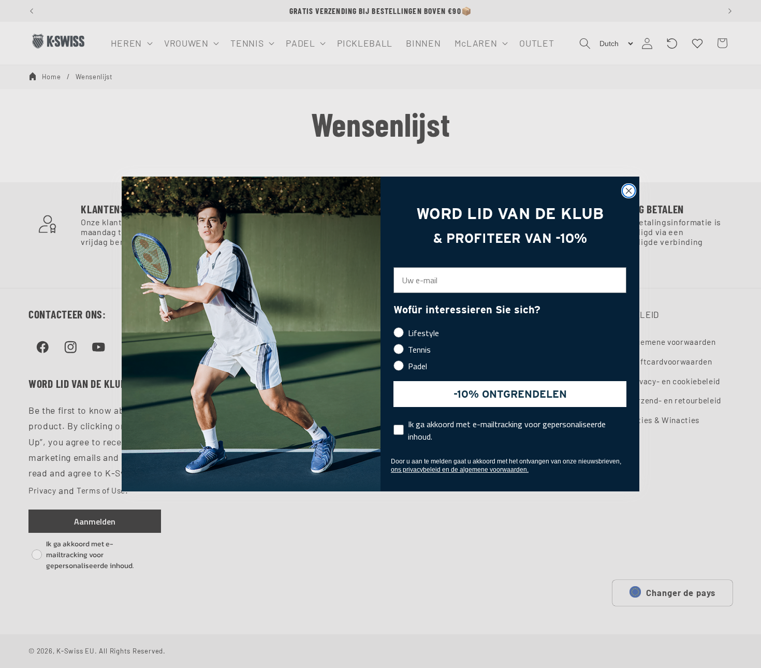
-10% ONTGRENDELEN (510, 394)
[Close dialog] (628, 190)
